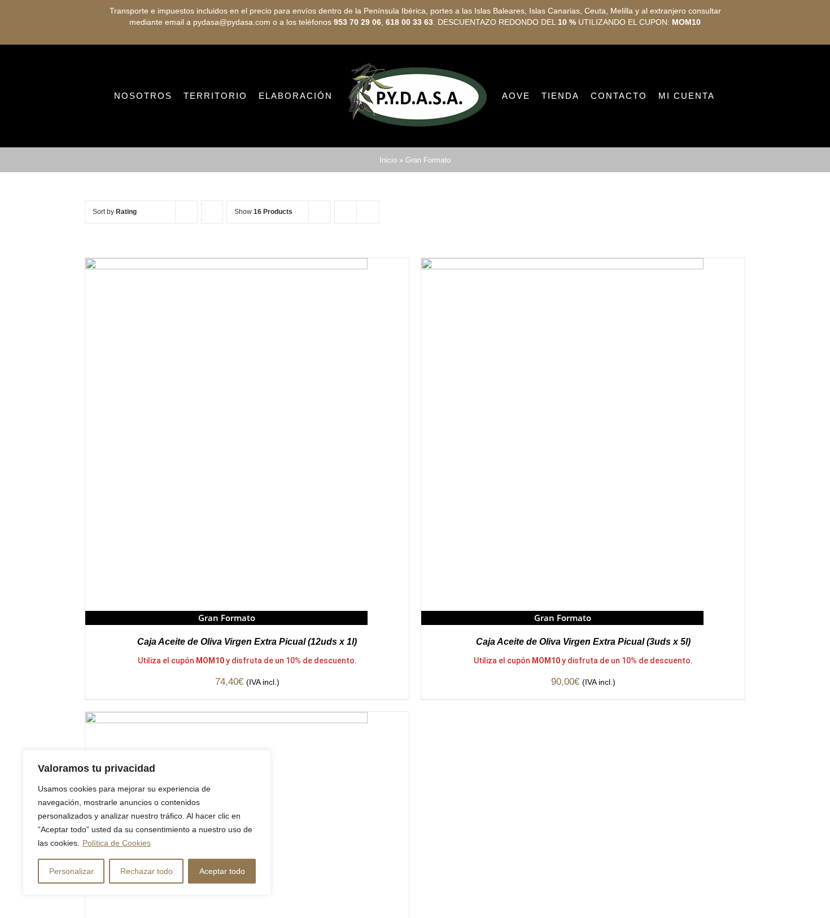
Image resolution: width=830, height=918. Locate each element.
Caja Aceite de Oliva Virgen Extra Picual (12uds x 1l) (247, 689)
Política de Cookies (116, 842)
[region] (147, 822)
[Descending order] (212, 259)
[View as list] (368, 259)
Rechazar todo (146, 871)
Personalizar (71, 871)
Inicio (388, 207)
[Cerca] (259, 759)
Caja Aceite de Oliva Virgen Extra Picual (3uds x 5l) (583, 689)
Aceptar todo (222, 871)
